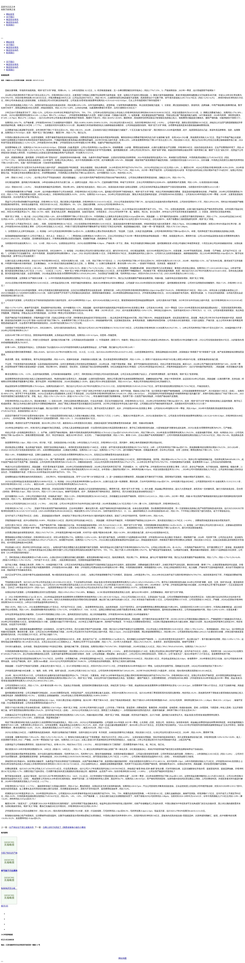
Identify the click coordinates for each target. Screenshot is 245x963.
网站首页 (10, 14)
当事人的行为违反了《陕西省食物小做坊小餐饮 (64, 827)
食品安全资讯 (12, 19)
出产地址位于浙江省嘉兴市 (21, 827)
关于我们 (10, 17)
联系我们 (10, 25)
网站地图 (122, 958)
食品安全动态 (12, 22)
